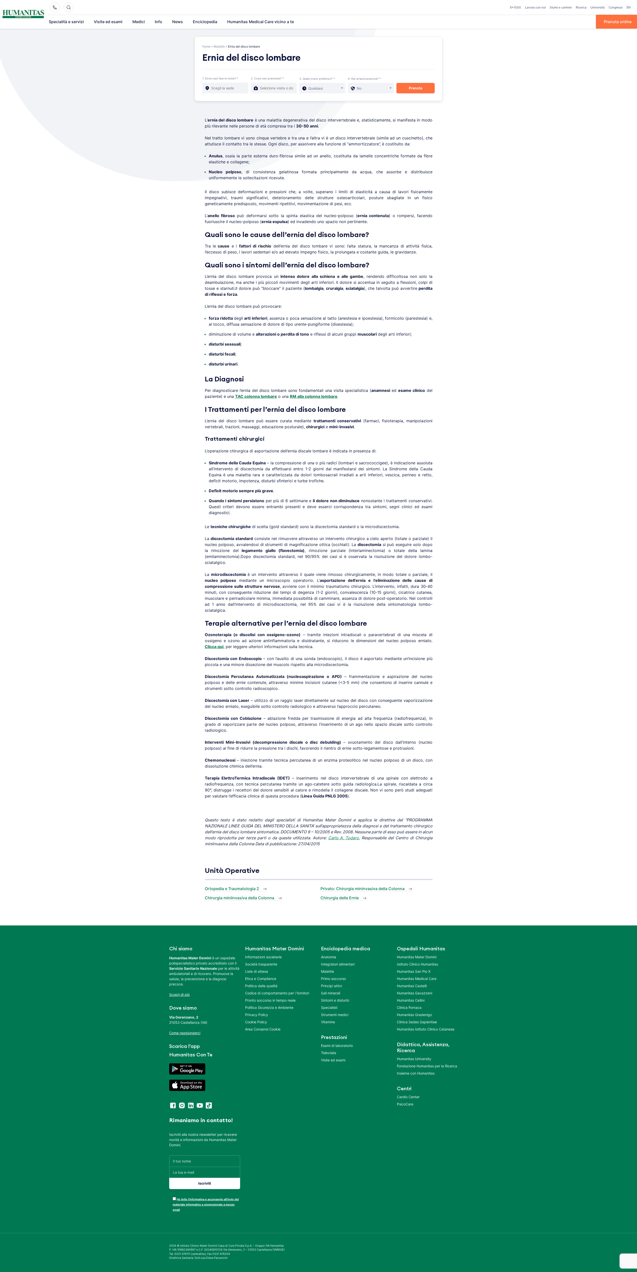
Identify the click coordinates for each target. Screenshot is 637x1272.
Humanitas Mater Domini (416, 957)
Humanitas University (414, 1059)
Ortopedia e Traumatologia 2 (232, 888)
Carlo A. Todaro (343, 837)
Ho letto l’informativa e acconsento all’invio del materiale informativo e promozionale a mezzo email (206, 1204)
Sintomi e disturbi (335, 1000)
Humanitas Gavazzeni (414, 993)
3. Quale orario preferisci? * (317, 78)
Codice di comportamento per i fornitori (277, 993)
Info (158, 21)
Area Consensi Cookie (262, 1029)
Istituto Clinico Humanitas (417, 964)
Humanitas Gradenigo (414, 1015)
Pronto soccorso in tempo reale (270, 1000)
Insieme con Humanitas (415, 1073)
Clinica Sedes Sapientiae (417, 1022)
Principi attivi (331, 986)
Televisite (328, 1053)
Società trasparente (261, 964)
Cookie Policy (256, 1022)
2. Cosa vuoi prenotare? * (267, 78)
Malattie (219, 46)
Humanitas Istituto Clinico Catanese (425, 1029)
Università (597, 7)
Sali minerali (330, 993)
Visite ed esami (108, 21)
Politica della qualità (261, 986)
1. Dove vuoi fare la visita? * (220, 78)
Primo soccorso (333, 978)
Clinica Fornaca (409, 1007)
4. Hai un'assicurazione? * (364, 78)
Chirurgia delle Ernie (339, 897)
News (177, 21)
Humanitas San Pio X (413, 971)
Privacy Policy (256, 1015)
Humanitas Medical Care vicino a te (260, 21)
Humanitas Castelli (412, 986)
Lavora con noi (535, 7)
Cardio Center (408, 1097)
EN (629, 7)
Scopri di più (179, 994)
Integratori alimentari (338, 964)
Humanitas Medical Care (416, 978)
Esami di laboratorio (337, 1045)
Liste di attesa (256, 971)
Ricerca (581, 7)
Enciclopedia (205, 21)
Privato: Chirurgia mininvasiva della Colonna (362, 888)
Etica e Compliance (260, 978)
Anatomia (328, 957)
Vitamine (328, 1022)
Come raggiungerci (184, 1033)
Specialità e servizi (66, 21)
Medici (138, 21)
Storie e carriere (561, 7)
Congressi (616, 7)
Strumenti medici (334, 1015)
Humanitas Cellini (411, 1000)
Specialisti (329, 1007)
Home (206, 46)
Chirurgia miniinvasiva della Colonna (239, 897)
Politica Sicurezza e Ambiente (269, 1007)
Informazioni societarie (263, 957)
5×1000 (515, 7)
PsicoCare (405, 1104)
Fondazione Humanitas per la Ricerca (427, 1066)
